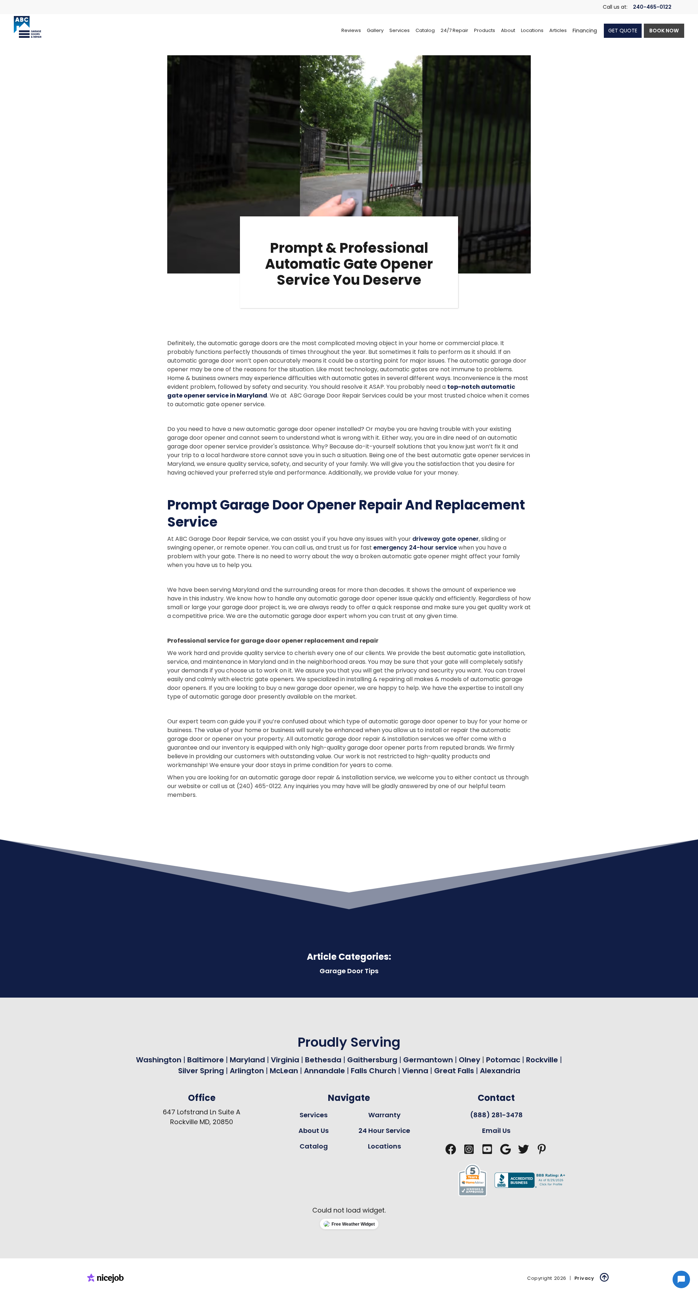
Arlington (247, 1071)
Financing (585, 30)
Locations (384, 1146)
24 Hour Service (384, 1130)
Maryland (247, 1060)
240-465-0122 (652, 7)
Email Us (496, 1130)
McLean (284, 1071)
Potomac (504, 1060)
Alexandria (500, 1071)
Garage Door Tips (349, 970)
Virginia (285, 1060)
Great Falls (454, 1071)
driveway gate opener (445, 539)
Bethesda (323, 1060)
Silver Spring (202, 1071)
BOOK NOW (664, 30)
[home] (27, 27)
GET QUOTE (622, 30)
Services (314, 1114)
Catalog (314, 1146)
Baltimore (205, 1060)
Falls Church (373, 1071)
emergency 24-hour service (415, 547)
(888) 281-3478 (496, 1114)
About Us (313, 1130)
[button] (399, 31)
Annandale (324, 1071)
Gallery (375, 30)
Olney (470, 1060)
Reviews (351, 30)
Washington (158, 1060)
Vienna (415, 1071)
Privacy (584, 1278)
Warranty (384, 1114)
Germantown (429, 1060)
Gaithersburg (372, 1060)
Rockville (542, 1060)
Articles (558, 30)
